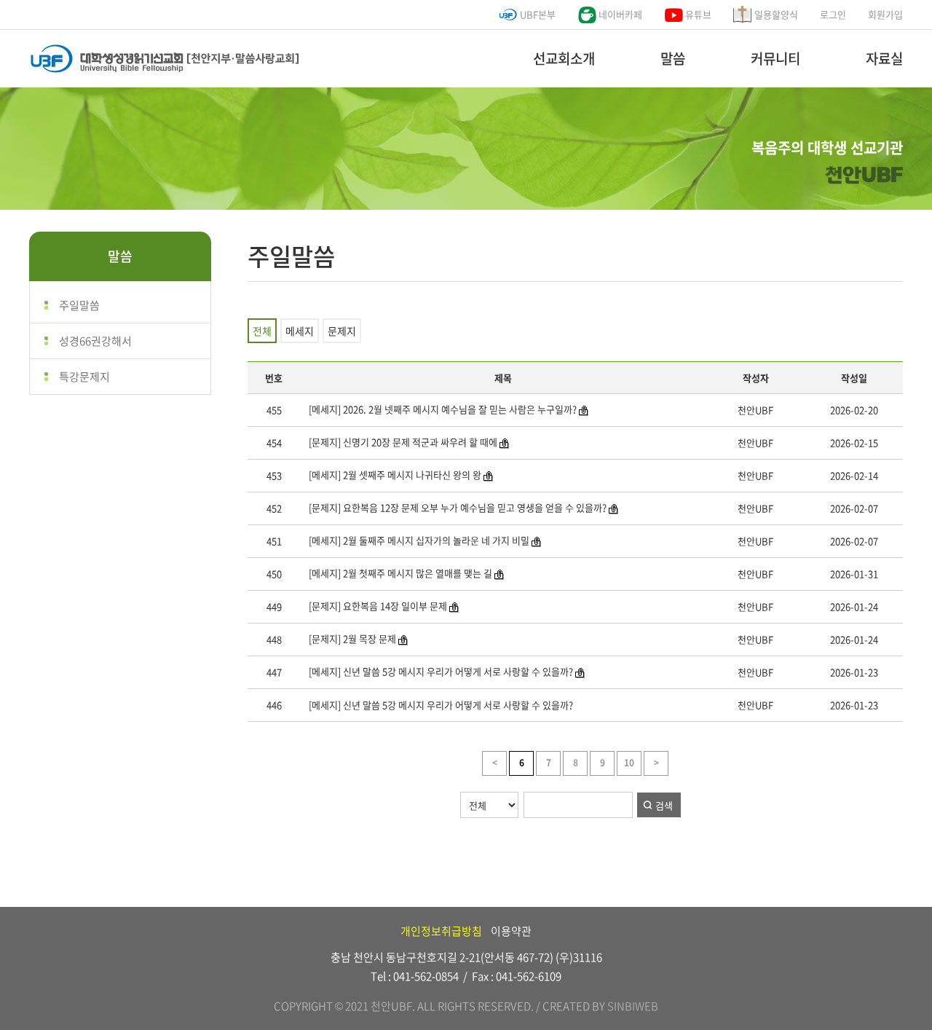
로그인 (833, 14)
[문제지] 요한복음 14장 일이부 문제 (378, 606)
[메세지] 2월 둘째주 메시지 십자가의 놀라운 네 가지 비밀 (419, 540)
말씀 (672, 58)
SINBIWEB (632, 1006)
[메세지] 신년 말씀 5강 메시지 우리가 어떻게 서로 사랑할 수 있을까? (441, 671)
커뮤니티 (775, 58)
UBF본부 (537, 14)
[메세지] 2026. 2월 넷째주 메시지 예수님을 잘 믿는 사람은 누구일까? (442, 409)
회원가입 (885, 14)
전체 (262, 330)
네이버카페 (619, 14)
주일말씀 (79, 305)
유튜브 (697, 14)
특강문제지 (84, 377)
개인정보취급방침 (441, 931)
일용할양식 (775, 14)
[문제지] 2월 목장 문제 (352, 638)
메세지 (299, 330)
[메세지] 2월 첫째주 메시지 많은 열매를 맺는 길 (399, 573)
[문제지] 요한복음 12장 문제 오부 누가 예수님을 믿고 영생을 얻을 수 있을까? (457, 507)
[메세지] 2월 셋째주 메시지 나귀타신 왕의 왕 (395, 474)
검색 (664, 805)
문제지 (342, 330)
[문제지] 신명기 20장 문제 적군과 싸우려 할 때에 (402, 442)
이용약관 (511, 931)
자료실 (884, 58)
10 (629, 762)
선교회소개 (564, 58)
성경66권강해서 (95, 341)
